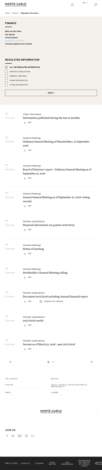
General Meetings (18, 76)
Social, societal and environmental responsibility (69, 385)
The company (11, 379)
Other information (19, 85)
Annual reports (11, 37)
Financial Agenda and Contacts (18, 44)
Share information (19, 80)
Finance (15, 13)
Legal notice (52, 463)
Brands (54, 379)
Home (7, 13)
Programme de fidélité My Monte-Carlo (84, 463)
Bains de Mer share (13, 31)
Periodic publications (20, 71)
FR (87, 3)
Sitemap (39, 463)
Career (54, 392)
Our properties (67, 463)
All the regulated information (25, 67)
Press (8, 392)
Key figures (10, 34)
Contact (25, 463)
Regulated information (14, 41)
